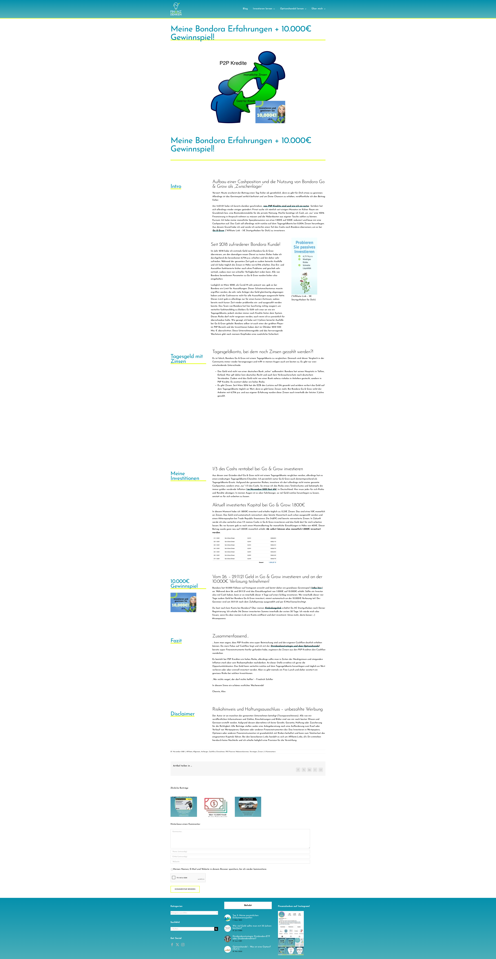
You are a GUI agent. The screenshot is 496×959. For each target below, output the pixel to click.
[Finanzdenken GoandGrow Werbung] (304, 239)
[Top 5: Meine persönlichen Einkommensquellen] (227, 916)
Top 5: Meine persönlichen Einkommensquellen (245, 916)
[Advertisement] (269, 431)
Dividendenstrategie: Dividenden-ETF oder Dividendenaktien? (251, 937)
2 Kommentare (270, 751)
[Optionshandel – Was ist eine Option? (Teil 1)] (227, 948)
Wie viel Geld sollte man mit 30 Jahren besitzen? (252, 927)
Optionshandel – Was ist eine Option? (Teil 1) (252, 948)
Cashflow (212, 751)
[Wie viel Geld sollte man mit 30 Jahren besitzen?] (227, 927)
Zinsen (260, 751)
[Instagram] (182, 944)
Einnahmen (220, 751)
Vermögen (253, 751)
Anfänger (204, 751)
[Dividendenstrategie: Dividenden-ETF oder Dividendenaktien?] (227, 937)
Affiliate (189, 751)
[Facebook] (172, 944)
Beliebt (248, 905)
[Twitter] (177, 944)
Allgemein (196, 751)
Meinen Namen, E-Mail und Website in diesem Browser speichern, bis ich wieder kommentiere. (220, 869)
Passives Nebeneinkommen (239, 751)
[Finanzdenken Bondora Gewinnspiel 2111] (183, 594)
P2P (227, 751)
